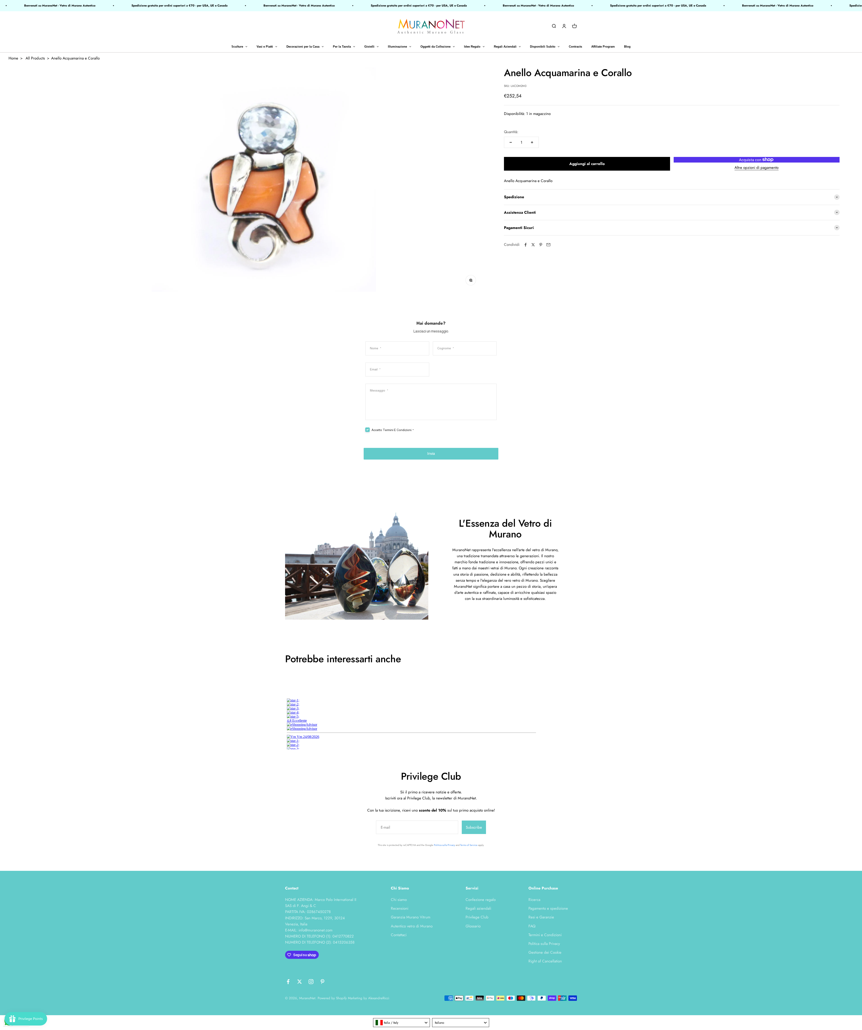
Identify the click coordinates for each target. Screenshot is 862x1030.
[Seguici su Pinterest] (322, 982)
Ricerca (534, 899)
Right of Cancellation (545, 961)
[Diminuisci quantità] (510, 142)
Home (13, 58)
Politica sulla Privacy (444, 845)
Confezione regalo (481, 899)
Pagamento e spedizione (548, 908)
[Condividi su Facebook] (525, 245)
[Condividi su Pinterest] (541, 245)
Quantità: (511, 131)
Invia (431, 453)
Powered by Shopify (332, 998)
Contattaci (399, 935)
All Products (35, 58)
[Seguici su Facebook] (288, 982)
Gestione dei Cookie (544, 952)
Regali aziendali (478, 908)
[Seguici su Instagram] (311, 982)
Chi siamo (399, 899)
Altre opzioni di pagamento (756, 167)
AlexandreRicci (378, 998)
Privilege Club (477, 917)
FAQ (531, 926)
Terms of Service (468, 845)
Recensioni (399, 908)
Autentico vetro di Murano (412, 926)
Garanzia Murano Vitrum (410, 917)
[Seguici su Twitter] (300, 982)
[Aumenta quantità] (532, 142)
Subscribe (474, 827)
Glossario (473, 926)
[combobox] (401, 1022)
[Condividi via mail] (548, 245)
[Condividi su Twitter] (533, 245)
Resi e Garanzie (541, 917)
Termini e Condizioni (545, 935)
